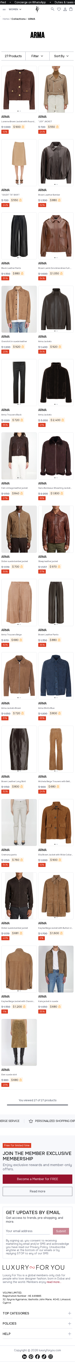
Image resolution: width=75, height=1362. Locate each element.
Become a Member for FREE (37, 1179)
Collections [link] (18, 19)
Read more (37, 1191)
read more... (54, 1282)
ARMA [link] (31, 19)
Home (6, 19)
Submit (61, 1231)
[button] (20, 184)
